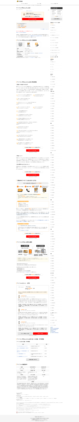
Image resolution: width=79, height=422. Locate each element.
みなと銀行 (53, 224)
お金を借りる (53, 25)
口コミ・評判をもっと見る (25, 333)
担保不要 (53, 11)
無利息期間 (59, 11)
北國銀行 (52, 162)
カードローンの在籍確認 (54, 47)
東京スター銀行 (53, 150)
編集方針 (48, 418)
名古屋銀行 (53, 192)
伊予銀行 (52, 263)
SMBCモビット (53, 61)
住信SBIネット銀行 (54, 320)
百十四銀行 (53, 270)
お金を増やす (34, 396)
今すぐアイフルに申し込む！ (32, 150)
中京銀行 (52, 197)
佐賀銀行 (52, 280)
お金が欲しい (41, 396)
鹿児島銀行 (53, 297)
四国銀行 (52, 255)
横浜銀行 (52, 125)
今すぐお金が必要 (25, 396)
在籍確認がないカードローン (55, 35)
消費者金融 (53, 27)
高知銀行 (52, 258)
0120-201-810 (39, 197)
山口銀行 (52, 251)
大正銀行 (52, 219)
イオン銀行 (53, 322)
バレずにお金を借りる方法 (20, 396)
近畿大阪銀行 (53, 214)
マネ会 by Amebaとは (33, 418)
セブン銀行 (53, 317)
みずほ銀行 (53, 81)
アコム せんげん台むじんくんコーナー (22, 346)
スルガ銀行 (53, 187)
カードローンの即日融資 (54, 37)
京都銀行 (52, 204)
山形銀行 (52, 113)
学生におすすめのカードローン (55, 52)
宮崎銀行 (52, 300)
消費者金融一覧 (18, 393)
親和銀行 (52, 287)
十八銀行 (52, 285)
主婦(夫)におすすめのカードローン (20, 400)
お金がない (47, 396)
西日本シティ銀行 (53, 277)
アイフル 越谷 (32, 5)
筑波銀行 (52, 130)
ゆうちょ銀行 (53, 84)
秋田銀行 (52, 108)
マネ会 (17, 5)
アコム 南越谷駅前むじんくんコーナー (22, 356)
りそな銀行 (53, 86)
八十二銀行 (53, 172)
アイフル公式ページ (32, 57)
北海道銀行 (53, 93)
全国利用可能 (54, 13)
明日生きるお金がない (30, 396)
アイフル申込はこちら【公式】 (24, 230)
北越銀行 (52, 157)
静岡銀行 (52, 182)
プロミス (52, 69)
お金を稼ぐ (44, 396)
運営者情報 (37, 418)
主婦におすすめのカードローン (55, 50)
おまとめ (53, 14)
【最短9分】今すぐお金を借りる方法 (36, 35)
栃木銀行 (52, 140)
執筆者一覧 (44, 418)
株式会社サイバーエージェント (32, 412)
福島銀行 (52, 118)
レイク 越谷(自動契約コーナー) (21, 353)
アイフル (24, 5)
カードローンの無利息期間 (20, 398)
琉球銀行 (52, 310)
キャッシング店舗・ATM (54, 3)
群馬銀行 (52, 135)
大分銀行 (52, 295)
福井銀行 (52, 167)
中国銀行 (52, 231)
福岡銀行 (52, 275)
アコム (52, 66)
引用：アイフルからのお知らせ (21, 32)
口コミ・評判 (39, 3)
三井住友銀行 (53, 79)
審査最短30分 (59, 13)
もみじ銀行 (53, 241)
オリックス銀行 (53, 325)
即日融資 (45, 398)
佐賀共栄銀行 (53, 282)
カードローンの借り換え (54, 42)
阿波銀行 (52, 265)
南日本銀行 (53, 305)
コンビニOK (59, 14)
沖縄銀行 (52, 307)
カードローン (20, 5)
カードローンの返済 (54, 45)
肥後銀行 (52, 292)
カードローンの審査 (54, 55)
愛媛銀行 (52, 260)
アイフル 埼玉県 (28, 5)
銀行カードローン (53, 30)
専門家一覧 (41, 418)
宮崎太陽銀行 (53, 302)
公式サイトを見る (40, 333)
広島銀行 (52, 246)
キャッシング (53, 32)
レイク (52, 71)
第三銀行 (52, 209)
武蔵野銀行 (53, 145)
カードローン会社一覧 (24, 3)
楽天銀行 (52, 315)
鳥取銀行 (52, 236)
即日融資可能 (54, 10)
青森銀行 (52, 98)
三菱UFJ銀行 (53, 76)
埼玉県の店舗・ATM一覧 (32, 359)
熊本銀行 (52, 290)
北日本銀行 (53, 103)
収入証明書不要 (59, 10)
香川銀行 (52, 268)
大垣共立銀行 (53, 177)
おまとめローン (53, 40)
